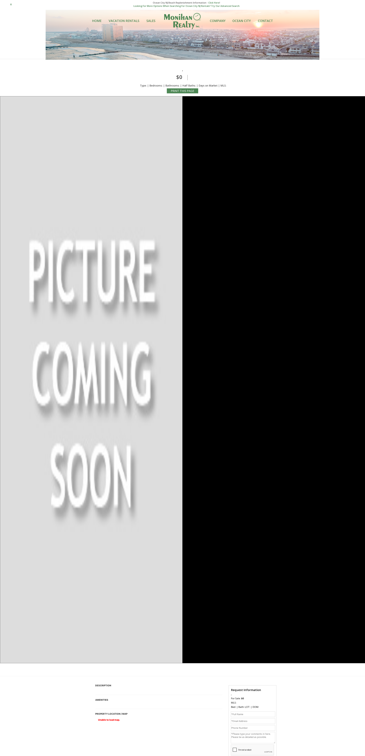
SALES (150, 21)
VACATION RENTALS (124, 21)
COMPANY (218, 21)
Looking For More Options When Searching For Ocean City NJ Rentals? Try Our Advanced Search (186, 6)
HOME (97, 21)
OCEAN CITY (241, 21)
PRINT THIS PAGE (182, 91)
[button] (91, 379)
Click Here (213, 2)
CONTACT (265, 21)
